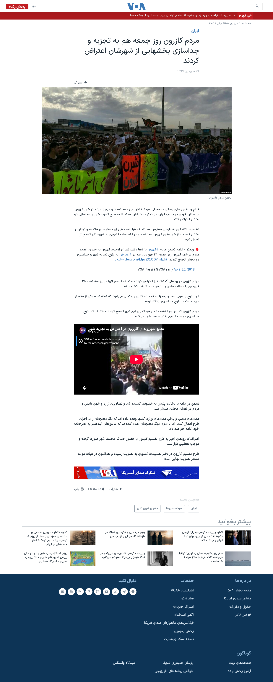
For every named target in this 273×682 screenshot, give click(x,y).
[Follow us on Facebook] (132, 591)
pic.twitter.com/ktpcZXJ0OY (136, 259)
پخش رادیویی (184, 631)
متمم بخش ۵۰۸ (239, 590)
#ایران (163, 259)
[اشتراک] (62, 591)
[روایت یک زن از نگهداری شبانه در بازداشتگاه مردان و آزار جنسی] (160, 537)
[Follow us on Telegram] (124, 591)
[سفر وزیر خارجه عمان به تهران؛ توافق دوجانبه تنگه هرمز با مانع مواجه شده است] (238, 558)
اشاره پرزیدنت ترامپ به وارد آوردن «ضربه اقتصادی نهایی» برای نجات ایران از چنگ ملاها (182, 15)
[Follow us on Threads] (88, 591)
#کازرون (153, 249)
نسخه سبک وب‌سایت (179, 639)
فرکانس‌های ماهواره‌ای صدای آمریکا (169, 622)
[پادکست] (71, 591)
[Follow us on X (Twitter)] (115, 591)
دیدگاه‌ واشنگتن (124, 663)
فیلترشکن (187, 598)
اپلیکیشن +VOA (182, 590)
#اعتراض (125, 254)
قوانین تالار (243, 614)
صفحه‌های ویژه (240, 663)
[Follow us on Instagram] (97, 591)
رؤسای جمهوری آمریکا (178, 663)
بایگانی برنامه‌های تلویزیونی (174, 671)
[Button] (80, 82)
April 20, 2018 (184, 269)
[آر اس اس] (80, 591)
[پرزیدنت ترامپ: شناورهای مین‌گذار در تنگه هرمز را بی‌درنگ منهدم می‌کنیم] (160, 558)
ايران (195, 31)
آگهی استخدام (184, 614)
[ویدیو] (34, 6)
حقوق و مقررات (240, 606)
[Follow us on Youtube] (106, 591)
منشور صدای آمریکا (237, 598)
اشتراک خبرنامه (183, 606)
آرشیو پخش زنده (239, 671)
